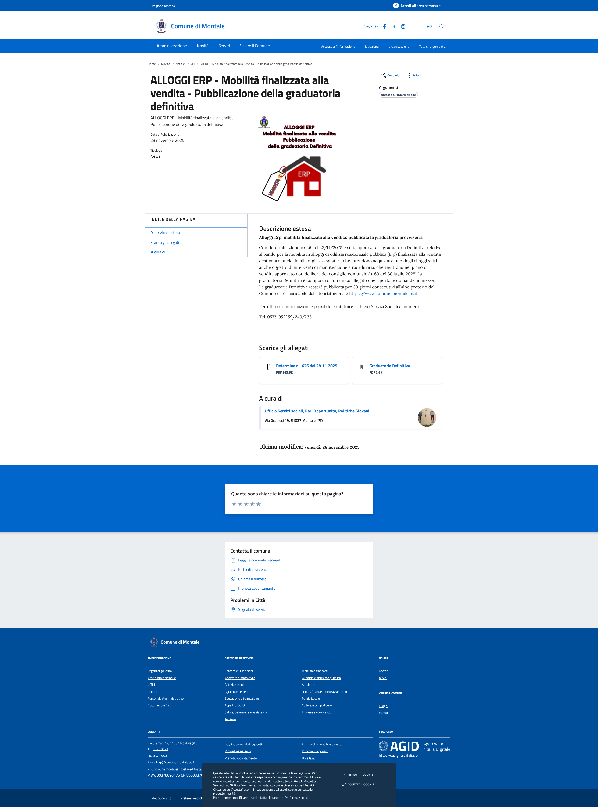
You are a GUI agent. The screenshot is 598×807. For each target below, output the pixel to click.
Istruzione (372, 46)
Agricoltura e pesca (237, 691)
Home (152, 63)
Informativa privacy (315, 751)
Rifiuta (361, 774)
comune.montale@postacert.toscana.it (181, 769)
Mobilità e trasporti (315, 670)
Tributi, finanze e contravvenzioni (324, 691)
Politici (152, 691)
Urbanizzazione (398, 46)
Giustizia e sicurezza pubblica (321, 677)
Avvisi (383, 677)
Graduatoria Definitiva (389, 366)
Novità (165, 63)
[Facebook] (382, 26)
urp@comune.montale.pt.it (175, 762)
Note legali (309, 758)
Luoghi (383, 706)
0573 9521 (160, 749)
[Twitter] (392, 26)
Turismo (230, 719)
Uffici (151, 684)
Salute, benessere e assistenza (246, 712)
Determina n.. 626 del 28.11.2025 (306, 366)
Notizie (180, 63)
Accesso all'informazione (338, 46)
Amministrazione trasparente (322, 744)
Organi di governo (160, 670)
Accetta (361, 784)
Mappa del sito (161, 798)
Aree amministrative (162, 677)
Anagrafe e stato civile (240, 677)
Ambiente (308, 684)
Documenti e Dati (159, 705)
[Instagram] (401, 26)
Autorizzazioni (234, 684)
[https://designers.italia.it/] (414, 746)
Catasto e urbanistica (239, 670)
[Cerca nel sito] (441, 26)
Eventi (383, 712)
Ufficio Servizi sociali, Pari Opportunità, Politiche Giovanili (318, 411)
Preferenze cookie (297, 797)
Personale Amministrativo (166, 698)
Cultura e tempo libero (317, 705)
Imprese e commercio (316, 712)
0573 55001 (162, 755)
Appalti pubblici (235, 705)
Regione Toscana (163, 5)
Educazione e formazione (242, 698)
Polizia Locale (311, 698)
